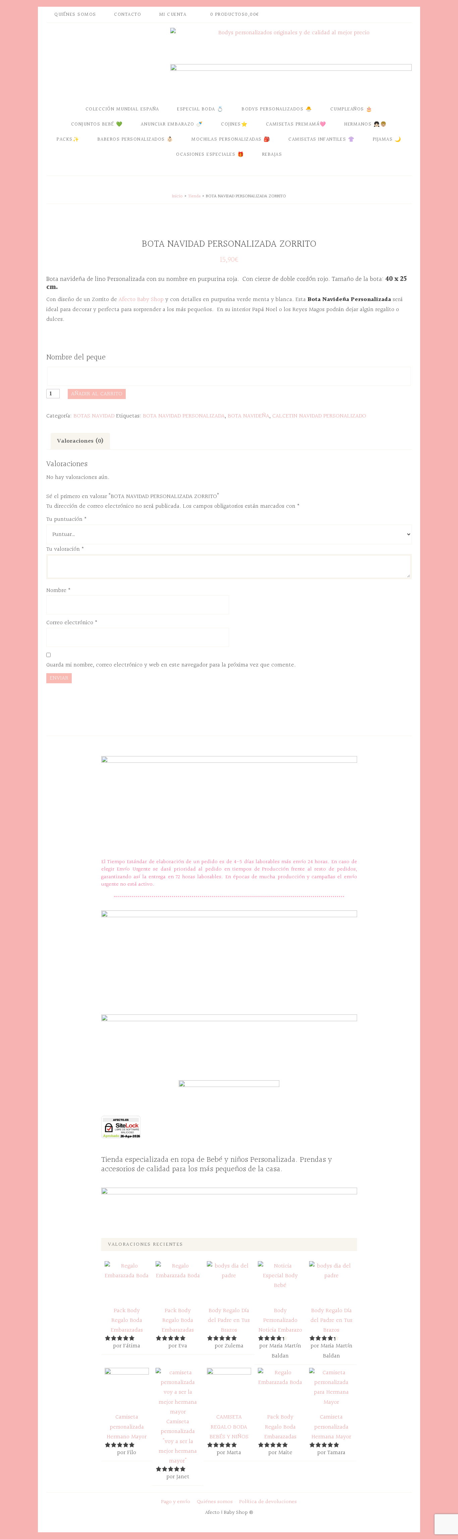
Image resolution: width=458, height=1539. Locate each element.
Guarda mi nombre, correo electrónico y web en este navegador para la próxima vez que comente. (171, 665)
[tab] (80, 441)
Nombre (58, 590)
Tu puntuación (66, 519)
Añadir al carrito (96, 394)
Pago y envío (175, 1502)
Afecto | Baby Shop (106, 61)
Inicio (177, 196)
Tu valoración (65, 549)
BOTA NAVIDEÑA (248, 416)
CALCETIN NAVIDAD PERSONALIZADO (319, 416)
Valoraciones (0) (80, 441)
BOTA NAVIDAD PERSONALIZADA (184, 416)
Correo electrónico (72, 623)
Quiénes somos (215, 1502)
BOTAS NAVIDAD (93, 416)
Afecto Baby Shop (140, 299)
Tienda (194, 196)
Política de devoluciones (268, 1502)
